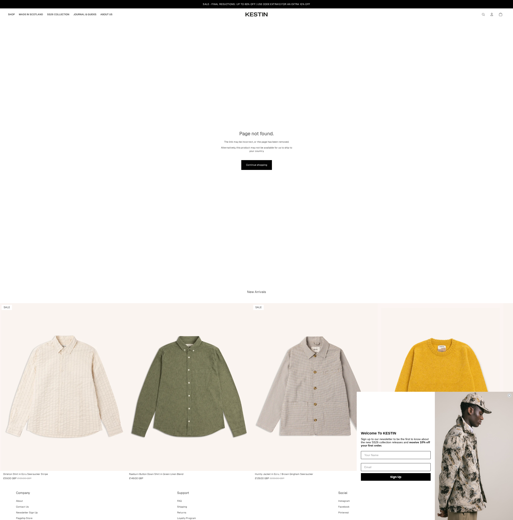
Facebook (343, 506)
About (19, 501)
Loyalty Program (186, 518)
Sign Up (395, 477)
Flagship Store (24, 518)
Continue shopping (256, 165)
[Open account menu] (491, 14)
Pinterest (343, 512)
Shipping (182, 506)
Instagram (344, 501)
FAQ (179, 501)
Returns (181, 512)
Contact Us (22, 506)
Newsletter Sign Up (27, 512)
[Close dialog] (509, 395)
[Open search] (483, 14)
